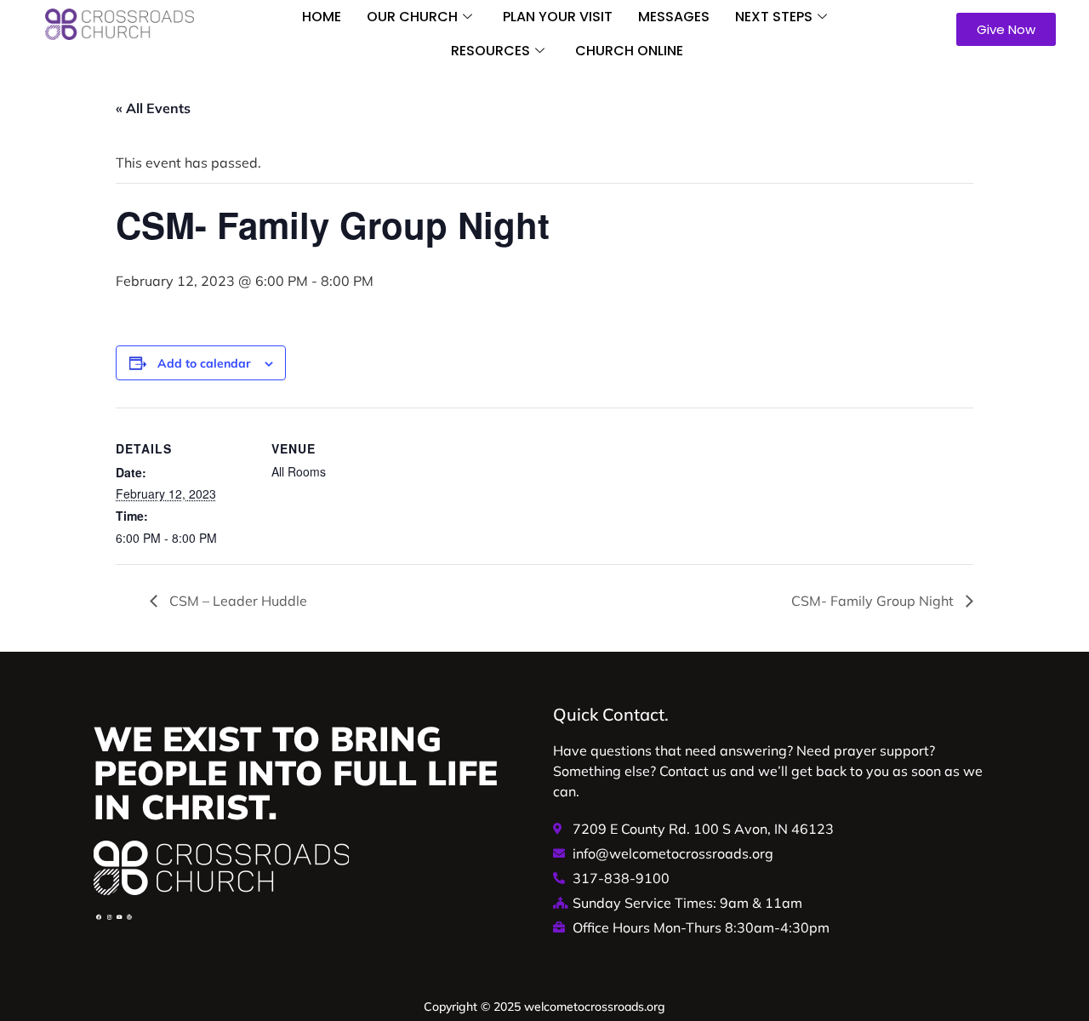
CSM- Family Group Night (874, 600)
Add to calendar (204, 363)
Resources (490, 50)
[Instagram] (109, 917)
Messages (674, 16)
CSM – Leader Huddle (236, 600)
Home (321, 16)
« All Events (153, 108)
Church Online (629, 50)
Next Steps (773, 16)
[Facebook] (99, 917)
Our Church (412, 16)
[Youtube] (119, 917)
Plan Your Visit (558, 16)
